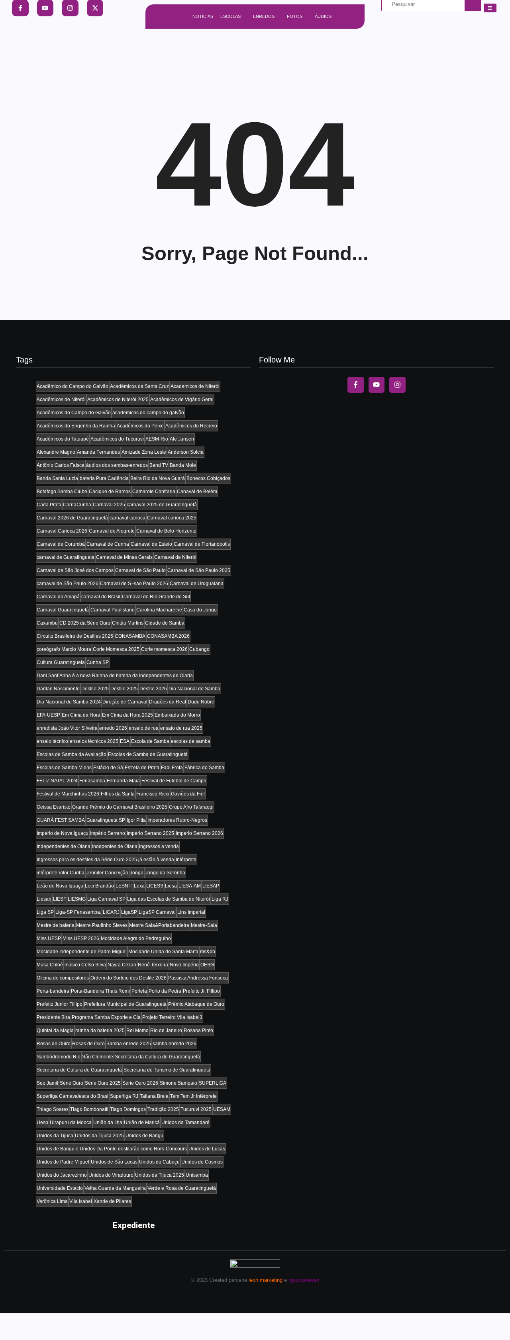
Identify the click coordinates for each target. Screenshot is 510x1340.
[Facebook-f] (355, 385)
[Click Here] (490, 8)
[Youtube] (377, 385)
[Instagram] (397, 385)
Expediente (134, 1225)
